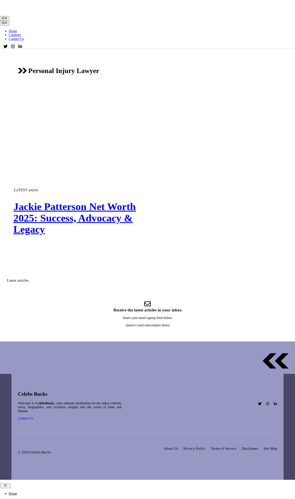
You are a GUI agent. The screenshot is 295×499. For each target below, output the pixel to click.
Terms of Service (223, 448)
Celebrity (15, 35)
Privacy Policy (194, 448)
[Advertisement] (147, 116)
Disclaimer (250, 448)
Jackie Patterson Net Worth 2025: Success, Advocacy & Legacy (74, 218)
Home (13, 31)
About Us (171, 448)
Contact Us (16, 39)
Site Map (270, 448)
